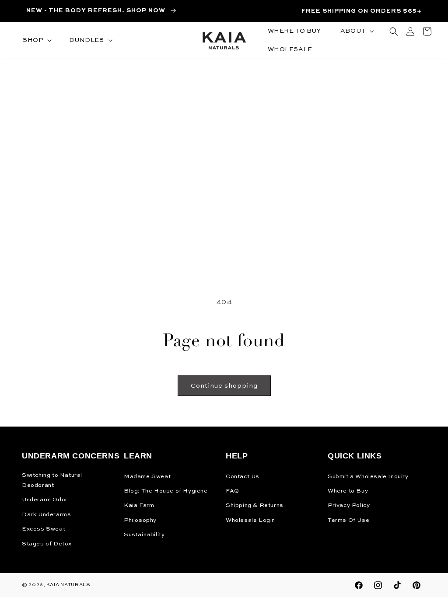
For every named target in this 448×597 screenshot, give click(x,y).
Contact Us (242, 476)
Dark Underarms (46, 514)
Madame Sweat (147, 476)
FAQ (232, 491)
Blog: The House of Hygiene (166, 491)
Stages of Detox (47, 544)
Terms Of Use (348, 520)
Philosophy (140, 520)
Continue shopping (224, 385)
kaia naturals (68, 585)
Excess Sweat (43, 529)
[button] (36, 40)
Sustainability (144, 535)
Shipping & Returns (255, 505)
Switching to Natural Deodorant (52, 480)
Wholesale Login (250, 520)
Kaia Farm (139, 505)
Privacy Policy (349, 505)
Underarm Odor (45, 500)
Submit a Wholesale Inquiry (368, 476)
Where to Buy (348, 491)
